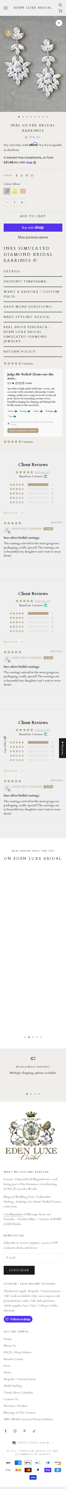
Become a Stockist (15, 1406)
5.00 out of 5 (42, 472)
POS (49, 1451)
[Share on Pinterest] (26, 175)
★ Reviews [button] (62, 748)
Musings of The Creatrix (20, 1413)
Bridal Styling (13, 1386)
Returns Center (13, 1359)
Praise (7, 1372)
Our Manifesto (13, 1214)
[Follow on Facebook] (5, 1431)
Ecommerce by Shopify (33, 1454)
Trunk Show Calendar (18, 1393)
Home (8, 1339)
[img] (12, 523)
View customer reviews (23, 430)
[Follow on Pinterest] (24, 1431)
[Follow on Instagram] (15, 1431)
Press (7, 1366)
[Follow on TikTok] (34, 1431)
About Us (10, 1346)
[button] (33, 272)
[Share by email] (31, 175)
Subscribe (19, 1270)
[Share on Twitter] (21, 175)
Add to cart (33, 216)
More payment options (33, 237)
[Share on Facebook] (16, 175)
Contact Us (11, 1399)
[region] (33, 1072)
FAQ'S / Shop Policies (18, 1352)
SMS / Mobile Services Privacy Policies (28, 1419)
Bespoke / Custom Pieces (20, 1379)
